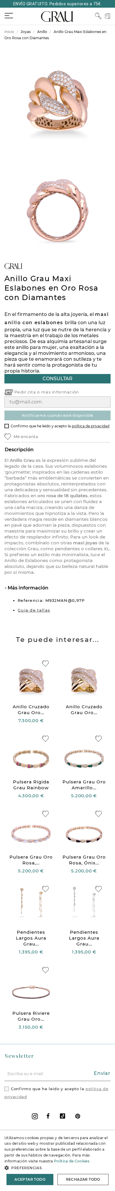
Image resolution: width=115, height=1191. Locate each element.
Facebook (48, 1116)
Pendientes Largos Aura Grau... (31, 938)
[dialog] (57, 1161)
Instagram (35, 1116)
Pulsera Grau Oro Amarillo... (84, 784)
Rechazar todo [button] (83, 1179)
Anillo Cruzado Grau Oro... (31, 709)
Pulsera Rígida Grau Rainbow (31, 784)
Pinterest (77, 1116)
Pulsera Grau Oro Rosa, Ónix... (84, 860)
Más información (27, 588)
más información (60, 392)
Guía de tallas (34, 610)
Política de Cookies (71, 1161)
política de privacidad (90, 426)
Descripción (19, 449)
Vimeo (62, 1116)
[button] (57, 1168)
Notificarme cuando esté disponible (57, 415)
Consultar (57, 378)
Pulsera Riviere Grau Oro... (31, 1016)
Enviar (102, 1073)
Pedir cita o (27, 392)
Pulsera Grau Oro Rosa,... (31, 860)
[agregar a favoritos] (45, 663)
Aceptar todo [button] (29, 1179)
